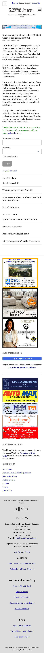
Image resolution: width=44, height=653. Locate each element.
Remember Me (11, 156)
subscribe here (14, 133)
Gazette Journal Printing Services (16, 472)
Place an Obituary (22, 597)
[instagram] (27, 509)
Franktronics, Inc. (26, 650)
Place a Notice (22, 591)
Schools (5, 483)
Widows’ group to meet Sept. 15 (17, 190)
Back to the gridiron (12, 226)
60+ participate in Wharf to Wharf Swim (21, 240)
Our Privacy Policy (22, 552)
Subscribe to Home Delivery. (22, 569)
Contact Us (7, 490)
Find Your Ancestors (22, 625)
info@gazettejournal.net (25, 538)
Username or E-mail (10, 138)
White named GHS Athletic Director (19, 219)
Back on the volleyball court (15, 233)
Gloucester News (9, 476)
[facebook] (21, 509)
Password (6, 147)
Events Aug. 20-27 (11, 182)
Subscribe (36, 3)
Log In (15, 3)
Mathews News (8, 479)
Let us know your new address (22, 367)
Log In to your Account (22, 358)
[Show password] (38, 151)
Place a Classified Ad (22, 586)
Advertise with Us (22, 608)
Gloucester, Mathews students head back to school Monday (21, 198)
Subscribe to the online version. (22, 563)
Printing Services (22, 636)
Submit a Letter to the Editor (22, 603)
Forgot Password (9, 170)
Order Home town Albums (22, 631)
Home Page (7, 469)
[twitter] (16, 509)
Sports (5, 487)
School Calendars (10, 207)
